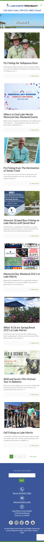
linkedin (27, 522)
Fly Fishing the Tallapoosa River (21, 63)
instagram (16, 522)
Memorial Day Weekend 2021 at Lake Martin (22, 275)
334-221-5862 (27, 10)
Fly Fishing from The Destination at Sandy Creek (21, 169)
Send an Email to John (22, 502)
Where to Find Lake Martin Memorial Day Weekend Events (21, 116)
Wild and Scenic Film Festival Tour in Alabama (19, 380)
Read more (35, 76)
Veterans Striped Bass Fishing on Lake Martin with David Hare (21, 222)
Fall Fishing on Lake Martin (18, 432)
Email (38, 10)
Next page (33, 456)
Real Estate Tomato (31, 530)
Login (22, 532)
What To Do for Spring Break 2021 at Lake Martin (19, 329)
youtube (32, 522)
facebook (11, 522)
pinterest (21, 522)
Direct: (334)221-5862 (22, 493)
